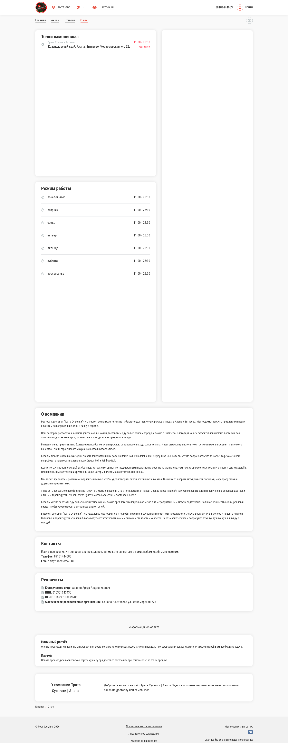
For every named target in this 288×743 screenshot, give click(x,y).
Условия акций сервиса (143, 740)
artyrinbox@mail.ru (62, 561)
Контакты (51, 543)
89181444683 (224, 7)
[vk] (250, 732)
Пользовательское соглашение (144, 726)
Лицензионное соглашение (144, 733)
